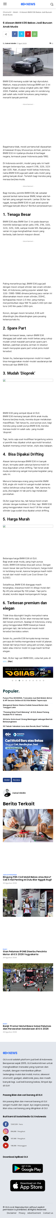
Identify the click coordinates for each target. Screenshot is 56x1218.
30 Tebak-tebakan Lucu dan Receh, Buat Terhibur (26, 726)
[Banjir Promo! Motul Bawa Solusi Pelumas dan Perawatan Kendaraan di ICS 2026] (28, 992)
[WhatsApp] (34, 34)
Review (16, 780)
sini (4, 661)
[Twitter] (21, 34)
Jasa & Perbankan (10, 875)
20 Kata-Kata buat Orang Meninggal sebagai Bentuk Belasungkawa (27, 720)
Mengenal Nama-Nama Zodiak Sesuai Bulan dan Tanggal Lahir (25, 706)
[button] (12, 680)
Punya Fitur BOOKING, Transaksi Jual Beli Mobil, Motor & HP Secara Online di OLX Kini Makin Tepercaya (27, 699)
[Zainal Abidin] (7, 793)
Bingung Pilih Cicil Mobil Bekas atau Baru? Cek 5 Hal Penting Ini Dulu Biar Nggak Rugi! (27, 878)
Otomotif (7, 12)
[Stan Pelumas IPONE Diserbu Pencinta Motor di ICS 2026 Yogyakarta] (28, 918)
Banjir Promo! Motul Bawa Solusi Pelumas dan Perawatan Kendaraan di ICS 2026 (27, 1027)
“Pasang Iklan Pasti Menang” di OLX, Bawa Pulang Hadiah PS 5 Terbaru (26, 713)
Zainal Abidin (10, 43)
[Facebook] (15, 34)
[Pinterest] (28, 34)
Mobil (15, 12)
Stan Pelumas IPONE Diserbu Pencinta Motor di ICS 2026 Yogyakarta (25, 953)
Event (5, 949)
